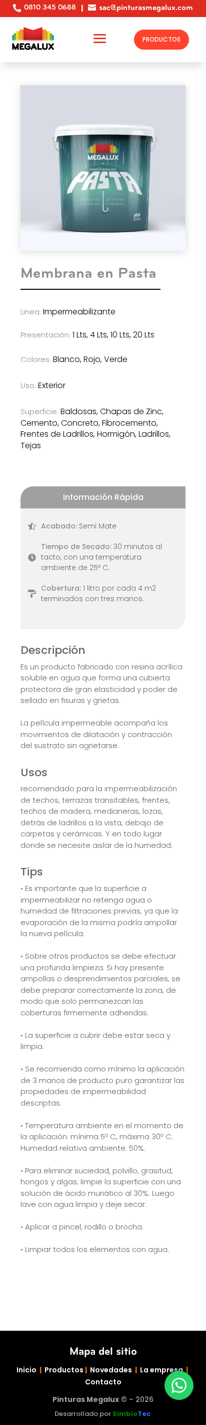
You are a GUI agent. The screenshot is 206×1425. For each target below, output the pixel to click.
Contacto (103, 1382)
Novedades (111, 1370)
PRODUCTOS (161, 39)
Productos (64, 1370)
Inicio (26, 1370)
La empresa (161, 1370)
